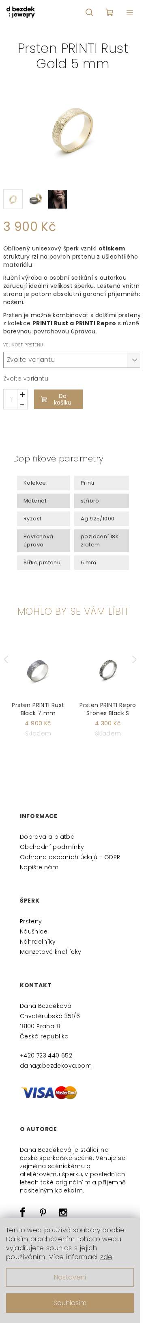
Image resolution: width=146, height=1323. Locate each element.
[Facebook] (22, 1212)
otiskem (112, 248)
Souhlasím (70, 1303)
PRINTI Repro (95, 323)
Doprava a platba (47, 837)
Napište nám (39, 867)
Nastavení (70, 1277)
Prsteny (31, 921)
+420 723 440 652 (46, 1055)
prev (9, 659)
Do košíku (62, 399)
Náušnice (33, 931)
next (136, 659)
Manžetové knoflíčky (51, 952)
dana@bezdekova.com (56, 1066)
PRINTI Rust (50, 323)
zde (106, 1257)
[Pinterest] (43, 1212)
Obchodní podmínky (52, 847)
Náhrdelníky (38, 942)
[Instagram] (63, 1212)
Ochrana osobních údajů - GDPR (70, 857)
